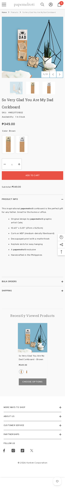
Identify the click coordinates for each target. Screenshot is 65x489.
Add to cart (32, 175)
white (26, 371)
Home (4, 12)
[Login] (50, 4)
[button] (53, 74)
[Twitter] (31, 450)
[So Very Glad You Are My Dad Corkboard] (32, 337)
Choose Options (32, 381)
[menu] (4, 4)
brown (21, 371)
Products (14, 12)
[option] (32, 47)
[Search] (42, 4)
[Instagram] (13, 450)
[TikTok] (22, 450)
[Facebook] (4, 450)
